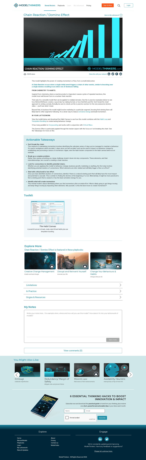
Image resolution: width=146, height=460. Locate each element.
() (73, 350)
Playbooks (61, 5)
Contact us (54, 443)
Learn (19, 445)
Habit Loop (104, 119)
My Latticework (22, 447)
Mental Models (50, 5)
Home (19, 438)
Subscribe (102, 418)
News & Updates (22, 450)
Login (128, 5)
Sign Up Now (107, 5)
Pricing (88, 5)
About (53, 438)
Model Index (55, 445)
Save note (113, 340)
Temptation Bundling (39, 121)
